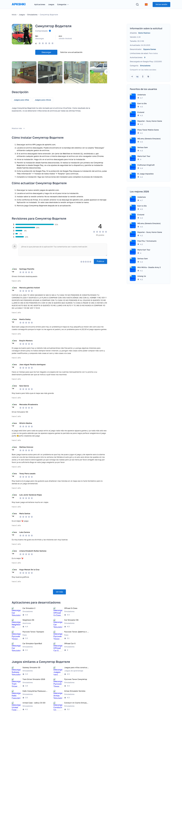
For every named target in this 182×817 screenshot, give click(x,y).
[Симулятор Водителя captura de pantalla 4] (102, 72)
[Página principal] (18, 7)
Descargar (46, 52)
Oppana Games (149, 49)
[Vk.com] (137, 76)
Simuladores (145, 65)
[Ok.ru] (143, 76)
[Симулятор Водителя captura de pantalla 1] (24, 72)
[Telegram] (132, 76)
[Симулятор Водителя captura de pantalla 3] (76, 72)
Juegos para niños (21, 100)
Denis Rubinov (144, 33)
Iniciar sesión (161, 4)
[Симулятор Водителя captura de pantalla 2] (50, 72)
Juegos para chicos (43, 100)
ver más (59, 592)
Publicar (100, 261)
